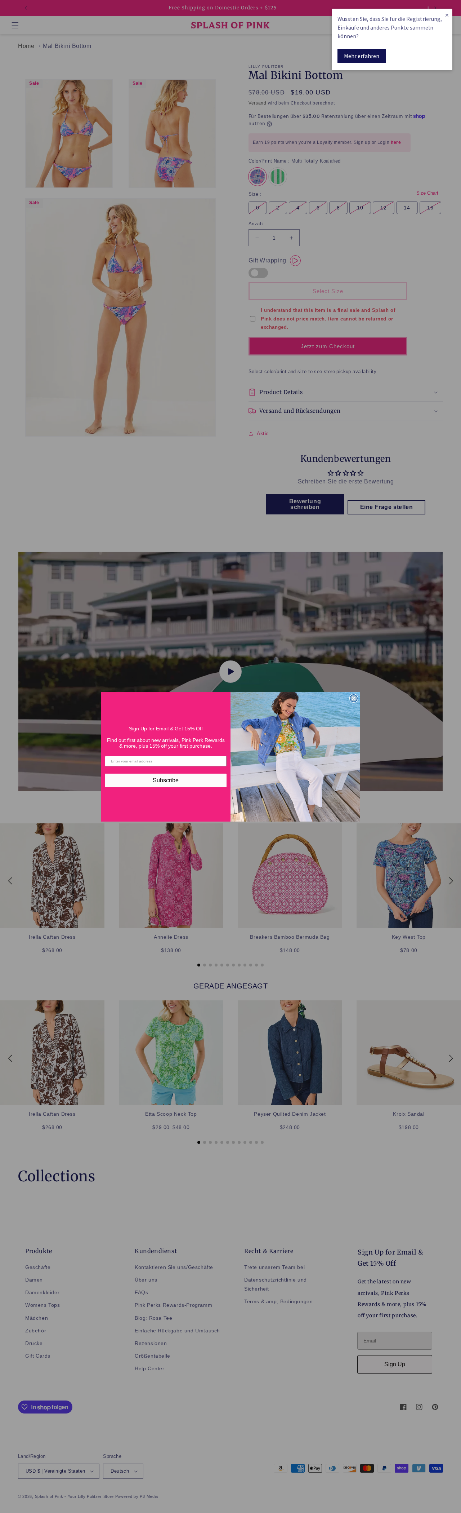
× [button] (447, 14)
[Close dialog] (353, 698)
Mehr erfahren (361, 55)
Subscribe (166, 780)
